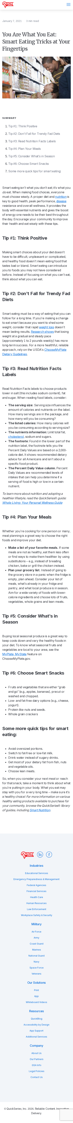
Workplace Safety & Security (36, 915)
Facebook (49, 855)
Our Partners (36, 1059)
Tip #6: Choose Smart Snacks (28, 163)
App (36, 996)
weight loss (46, 327)
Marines (36, 949)
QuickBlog (36, 1018)
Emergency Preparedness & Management (36, 879)
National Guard (36, 955)
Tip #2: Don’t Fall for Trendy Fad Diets (34, 133)
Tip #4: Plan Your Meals (24, 148)
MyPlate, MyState (14, 654)
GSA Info (36, 1065)
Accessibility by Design (36, 1024)
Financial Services (36, 891)
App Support (36, 1030)
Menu (68, 4)
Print (36, 990)
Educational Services (36, 873)
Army (36, 937)
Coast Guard (36, 943)
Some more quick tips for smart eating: (34, 171)
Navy (36, 961)
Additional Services (36, 1036)
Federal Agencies (36, 885)
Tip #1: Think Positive (22, 126)
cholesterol (16, 436)
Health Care (36, 897)
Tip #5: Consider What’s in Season (31, 156)
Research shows (42, 331)
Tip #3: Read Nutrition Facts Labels (32, 141)
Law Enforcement (36, 909)
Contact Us (37, 1077)
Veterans (36, 973)
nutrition (60, 196)
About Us (36, 1053)
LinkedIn (40, 855)
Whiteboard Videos (36, 1002)
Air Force (36, 931)
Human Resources (36, 903)
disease (61, 201)
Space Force (37, 967)
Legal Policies (36, 1071)
